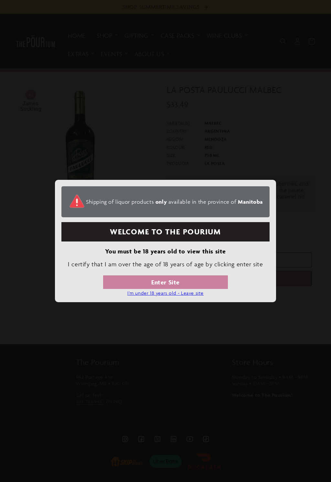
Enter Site (165, 282)
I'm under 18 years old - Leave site (165, 293)
